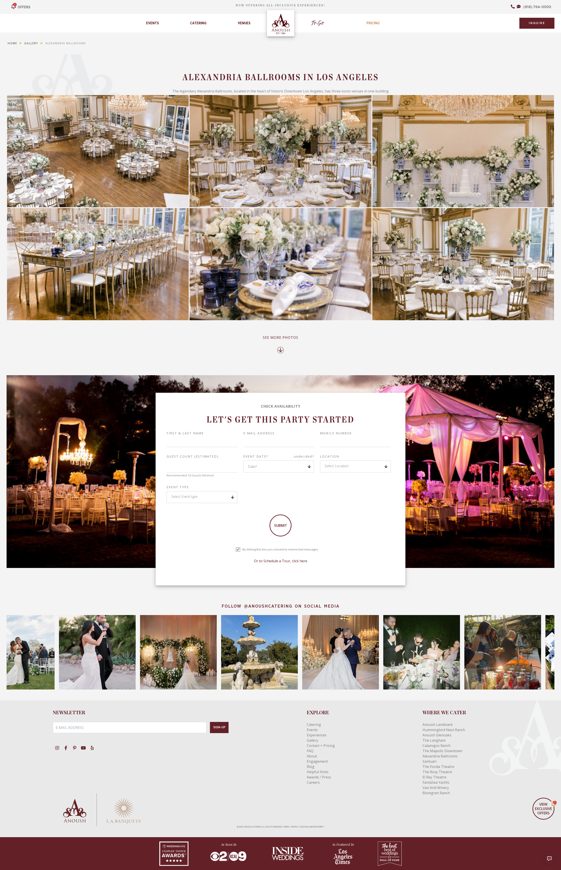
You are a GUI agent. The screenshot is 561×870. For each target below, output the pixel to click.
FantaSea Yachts (436, 782)
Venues (244, 23)
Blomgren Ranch (436, 792)
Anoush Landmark (438, 724)
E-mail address (259, 433)
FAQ (310, 750)
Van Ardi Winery (436, 787)
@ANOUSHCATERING (268, 606)
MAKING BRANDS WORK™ (312, 826)
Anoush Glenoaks (437, 735)
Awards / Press (319, 777)
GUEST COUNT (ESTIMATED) (192, 456)
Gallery (31, 43)
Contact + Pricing (321, 745)
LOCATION (329, 456)
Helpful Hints (317, 771)
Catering (198, 23)
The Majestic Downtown (442, 750)
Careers (313, 782)
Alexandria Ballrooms (440, 756)
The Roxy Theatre (437, 771)
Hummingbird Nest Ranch (444, 729)
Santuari (430, 761)
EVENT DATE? (278, 456)
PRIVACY (294, 826)
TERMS (286, 826)
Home (12, 43)
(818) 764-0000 (537, 7)
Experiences (317, 735)
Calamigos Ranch (437, 745)
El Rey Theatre (434, 777)
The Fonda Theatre (438, 766)
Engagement (317, 761)
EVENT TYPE (178, 487)
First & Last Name (185, 433)
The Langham (434, 740)
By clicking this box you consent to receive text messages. (280, 549)
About (312, 756)
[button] (355, 466)
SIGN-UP (219, 727)
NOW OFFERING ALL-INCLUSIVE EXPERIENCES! (280, 5)
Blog (310, 766)
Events (152, 23)
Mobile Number (336, 433)
